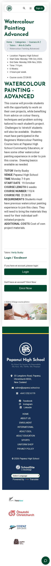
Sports (25, 440)
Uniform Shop (25, 444)
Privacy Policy (25, 449)
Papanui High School (29, 458)
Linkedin (27, 407)
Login (25, 271)
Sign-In (39, 8)
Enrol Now (25, 288)
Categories (20, 42)
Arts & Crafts (25, 45)
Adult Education (25, 435)
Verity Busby (17, 252)
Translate (34, 479)
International (25, 427)
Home (9, 42)
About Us (26, 418)
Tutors (13, 45)
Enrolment (25, 422)
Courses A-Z (35, 42)
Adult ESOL (25, 431)
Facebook (27, 401)
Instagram (27, 404)
